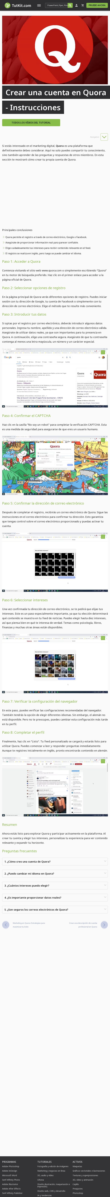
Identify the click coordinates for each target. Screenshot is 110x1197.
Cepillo (76, 1184)
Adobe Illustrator (10, 1184)
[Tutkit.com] (17, 5)
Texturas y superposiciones (85, 1175)
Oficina (40, 1179)
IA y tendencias (44, 1195)
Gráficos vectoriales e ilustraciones (89, 1170)
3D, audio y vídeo (45, 1175)
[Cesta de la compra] (82, 5)
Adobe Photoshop (10, 1166)
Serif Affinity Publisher (12, 1193)
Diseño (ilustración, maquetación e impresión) (53, 1185)
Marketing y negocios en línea (51, 1170)
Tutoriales (44, 1161)
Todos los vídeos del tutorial (31, 122)
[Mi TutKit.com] (76, 5)
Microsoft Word (9, 1175)
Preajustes (78, 1188)
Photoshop (78, 1193)
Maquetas (77, 1166)
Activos (77, 1161)
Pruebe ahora (97, 5)
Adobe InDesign (9, 1170)
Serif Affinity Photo (11, 1179)
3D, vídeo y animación (83, 1179)
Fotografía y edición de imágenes (52, 1166)
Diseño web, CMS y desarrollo (51, 1191)
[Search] (70, 5)
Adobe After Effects (11, 1188)
